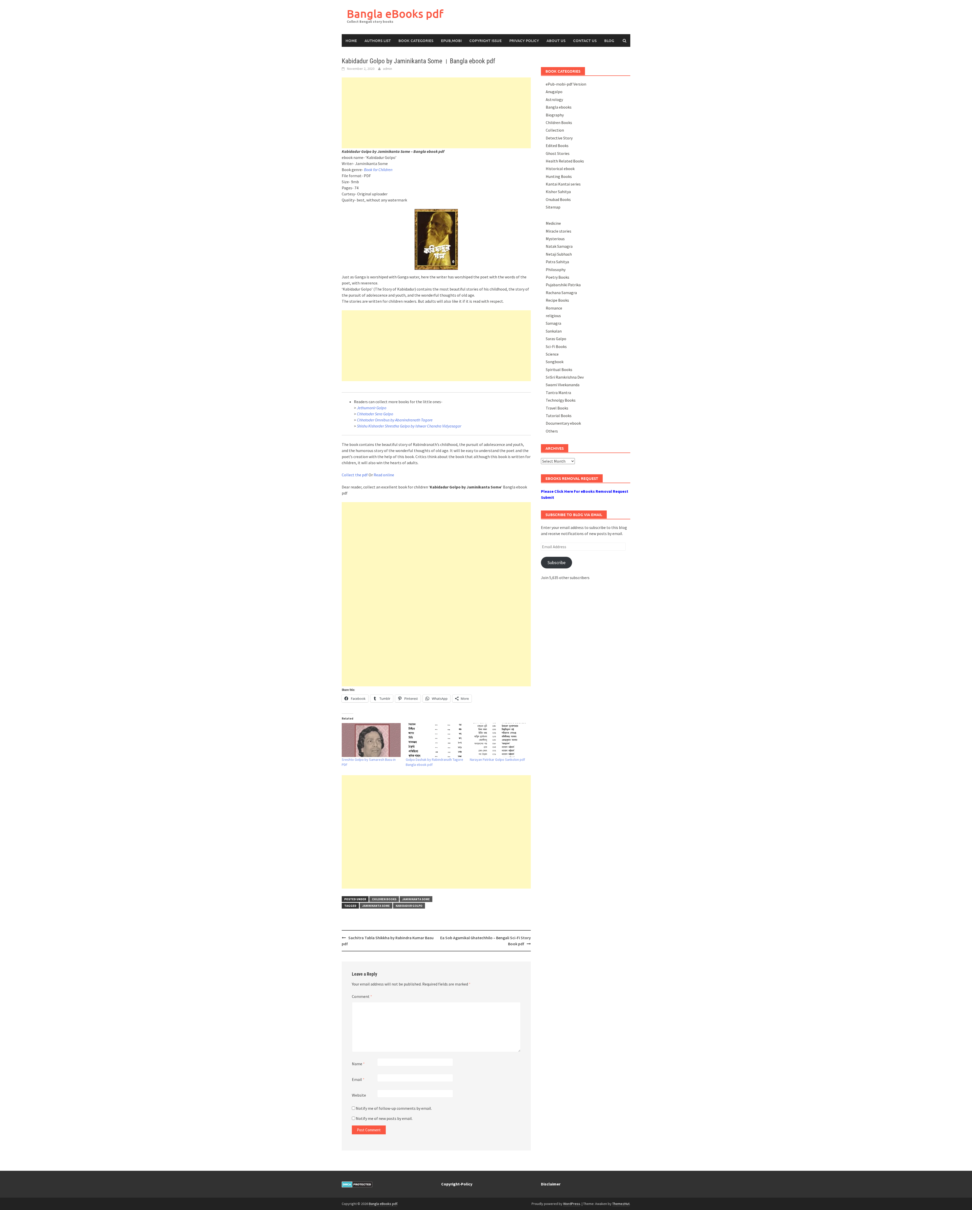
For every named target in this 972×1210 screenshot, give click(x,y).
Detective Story (559, 137)
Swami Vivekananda (562, 384)
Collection (555, 130)
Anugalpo (554, 91)
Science (552, 354)
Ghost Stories (558, 153)
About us (555, 40)
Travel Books (557, 408)
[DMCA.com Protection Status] (357, 1183)
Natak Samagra (559, 246)
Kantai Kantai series (563, 184)
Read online (384, 474)
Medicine (553, 223)
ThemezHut (621, 1203)
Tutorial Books (559, 415)
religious (553, 315)
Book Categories (415, 40)
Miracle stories (558, 231)
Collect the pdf (355, 474)
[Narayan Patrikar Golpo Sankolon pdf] (499, 740)
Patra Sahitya (557, 261)
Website (359, 1095)
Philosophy (555, 269)
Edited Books (557, 145)
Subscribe (556, 562)
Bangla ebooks (559, 107)
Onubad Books (558, 199)
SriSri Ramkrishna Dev (565, 377)
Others (552, 431)
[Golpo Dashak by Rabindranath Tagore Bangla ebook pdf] (435, 740)
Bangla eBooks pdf (395, 13)
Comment (362, 996)
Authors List (377, 40)
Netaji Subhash (559, 254)
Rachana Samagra (561, 292)
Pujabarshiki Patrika (563, 284)
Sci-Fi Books (556, 346)
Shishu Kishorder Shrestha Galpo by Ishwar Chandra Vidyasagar (409, 425)
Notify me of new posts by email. (384, 1118)
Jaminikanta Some (416, 899)
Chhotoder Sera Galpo (375, 413)
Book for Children (378, 169)
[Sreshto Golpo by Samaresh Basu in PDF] (371, 740)
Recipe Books (557, 300)
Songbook (554, 361)
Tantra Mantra (558, 392)
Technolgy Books (561, 400)
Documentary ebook (563, 423)
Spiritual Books (559, 369)
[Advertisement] (436, 112)
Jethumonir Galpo (371, 407)
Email (358, 1079)
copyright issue (485, 40)
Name (358, 1063)
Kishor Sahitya (558, 191)
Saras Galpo (556, 338)
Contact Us (585, 40)
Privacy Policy (524, 40)
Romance (554, 308)
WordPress (571, 1203)
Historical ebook (560, 168)
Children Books (384, 899)
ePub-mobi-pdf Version (566, 84)
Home (351, 40)
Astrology (554, 99)
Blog (609, 40)
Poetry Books (557, 277)
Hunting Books (559, 176)
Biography (555, 114)
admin (387, 68)
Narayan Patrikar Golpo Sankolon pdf (497, 759)
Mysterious (555, 238)
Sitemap (553, 207)
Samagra (553, 323)
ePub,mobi (451, 40)
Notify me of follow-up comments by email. (394, 1108)
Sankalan (554, 331)
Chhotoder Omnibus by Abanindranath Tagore (395, 419)
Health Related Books (565, 160)
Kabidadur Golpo (409, 906)
